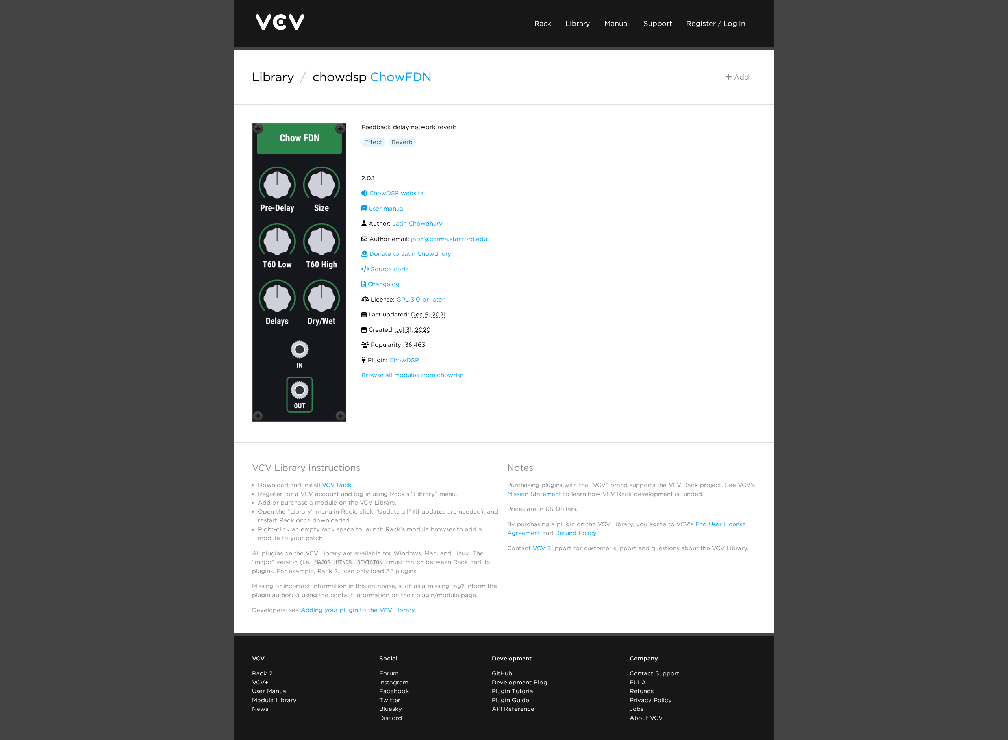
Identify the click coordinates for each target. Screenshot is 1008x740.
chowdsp (340, 77)
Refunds (642, 691)
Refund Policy (575, 532)
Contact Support (654, 673)
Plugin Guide (510, 700)
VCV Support (552, 548)
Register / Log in (715, 23)
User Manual (270, 691)
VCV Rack (337, 484)
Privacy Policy (651, 700)
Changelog (383, 284)
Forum (388, 673)
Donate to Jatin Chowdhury (409, 253)
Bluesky (390, 708)
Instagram (393, 682)
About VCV (646, 718)
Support (657, 23)
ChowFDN (401, 77)
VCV (258, 658)
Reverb (402, 142)
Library (577, 23)
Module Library (274, 700)
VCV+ (260, 682)
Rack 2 (262, 673)
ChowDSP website (395, 193)
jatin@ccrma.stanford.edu (449, 238)
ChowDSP (404, 360)
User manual (386, 208)
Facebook (394, 691)
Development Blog (519, 682)
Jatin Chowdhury (418, 223)
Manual (616, 23)
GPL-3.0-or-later (421, 299)
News (260, 708)
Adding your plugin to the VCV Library (358, 610)
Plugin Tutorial (513, 691)
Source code (389, 269)
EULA (638, 682)
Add (740, 77)
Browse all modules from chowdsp (412, 375)
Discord (390, 718)
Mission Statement (534, 494)
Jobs (636, 708)
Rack (542, 23)
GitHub (502, 673)
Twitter (389, 700)
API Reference (513, 708)
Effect (373, 142)
